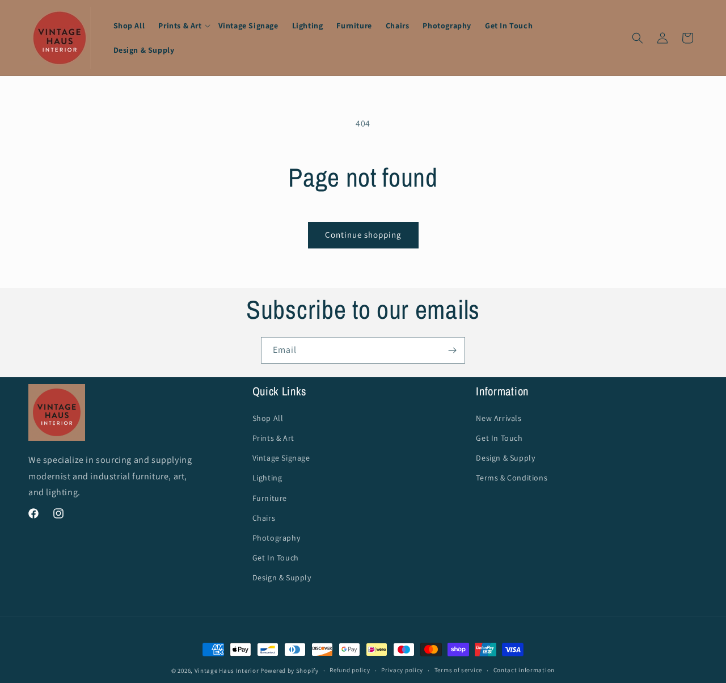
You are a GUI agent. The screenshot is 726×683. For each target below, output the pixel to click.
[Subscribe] (452, 350)
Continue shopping (363, 234)
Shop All (268, 418)
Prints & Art (273, 438)
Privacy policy (402, 670)
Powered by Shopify (289, 670)
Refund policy (350, 670)
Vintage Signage (281, 458)
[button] (181, 25)
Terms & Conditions (511, 478)
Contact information (524, 670)
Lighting (267, 478)
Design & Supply (281, 577)
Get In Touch (275, 558)
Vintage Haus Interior (227, 670)
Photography (276, 538)
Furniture (269, 498)
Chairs (264, 518)
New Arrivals (498, 418)
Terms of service (458, 670)
